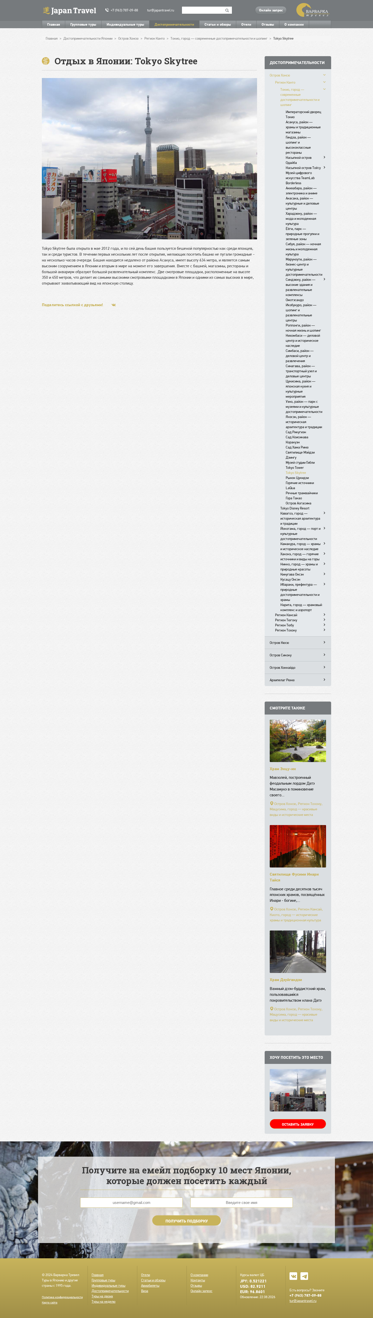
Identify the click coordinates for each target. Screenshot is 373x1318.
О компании (294, 24)
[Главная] (71, 10)
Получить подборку (186, 1220)
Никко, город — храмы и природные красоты (299, 566)
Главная (53, 24)
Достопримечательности (174, 24)
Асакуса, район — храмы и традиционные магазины (303, 127)
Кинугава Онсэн (292, 574)
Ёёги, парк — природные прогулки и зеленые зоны (302, 234)
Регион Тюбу (284, 625)
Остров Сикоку (281, 655)
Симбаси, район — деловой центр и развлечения (300, 356)
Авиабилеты (150, 1285)
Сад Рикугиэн (296, 432)
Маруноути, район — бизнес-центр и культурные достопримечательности (304, 266)
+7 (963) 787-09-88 (124, 10)
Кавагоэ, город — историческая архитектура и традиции (300, 518)
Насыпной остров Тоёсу (303, 168)
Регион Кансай (286, 615)
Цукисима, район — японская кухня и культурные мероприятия (300, 388)
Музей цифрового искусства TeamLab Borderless (300, 178)
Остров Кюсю (279, 643)
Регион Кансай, (310, 909)
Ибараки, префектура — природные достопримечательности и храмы (299, 592)
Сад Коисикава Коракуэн (297, 439)
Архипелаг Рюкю (282, 680)
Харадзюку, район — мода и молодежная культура (301, 218)
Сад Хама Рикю (297, 447)
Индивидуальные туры (125, 24)
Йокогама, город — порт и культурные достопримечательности (300, 533)
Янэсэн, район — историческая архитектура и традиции (304, 422)
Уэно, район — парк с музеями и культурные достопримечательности (304, 406)
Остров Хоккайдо (282, 667)
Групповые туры (83, 24)
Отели (246, 24)
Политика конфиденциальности (62, 1297)
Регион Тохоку (286, 630)
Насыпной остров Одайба (299, 160)
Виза (144, 1291)
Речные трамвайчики (302, 493)
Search (227, 10)
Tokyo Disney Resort (294, 508)
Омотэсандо (295, 300)
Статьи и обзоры (218, 24)
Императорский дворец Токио (303, 114)
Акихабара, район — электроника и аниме (301, 190)
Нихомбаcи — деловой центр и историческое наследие (303, 340)
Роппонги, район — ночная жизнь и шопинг (303, 327)
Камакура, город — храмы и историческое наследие (300, 546)
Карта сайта (49, 1302)
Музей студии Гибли (300, 462)
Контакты (198, 1280)
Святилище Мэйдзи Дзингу (300, 454)
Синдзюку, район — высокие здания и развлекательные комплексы (300, 287)
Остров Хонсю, (285, 803)
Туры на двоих (102, 1296)
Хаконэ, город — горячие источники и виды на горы (299, 556)
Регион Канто (285, 82)
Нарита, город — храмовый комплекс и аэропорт (301, 607)
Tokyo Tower (295, 468)
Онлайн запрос (271, 10)
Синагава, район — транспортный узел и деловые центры (301, 371)
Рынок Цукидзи (297, 478)
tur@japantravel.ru (160, 10)
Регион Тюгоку (286, 620)
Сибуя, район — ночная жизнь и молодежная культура (303, 249)
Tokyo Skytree (296, 473)
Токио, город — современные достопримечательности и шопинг (299, 97)
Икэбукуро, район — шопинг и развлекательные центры (301, 312)
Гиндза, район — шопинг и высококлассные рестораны (298, 144)
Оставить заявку (298, 1124)
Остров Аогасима (298, 503)
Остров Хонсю (280, 75)
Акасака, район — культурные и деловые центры (302, 203)
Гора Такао (294, 498)
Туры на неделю (103, 1301)
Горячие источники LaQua (300, 485)
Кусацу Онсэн (290, 579)
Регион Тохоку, (310, 803)
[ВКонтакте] (113, 305)
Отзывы (268, 24)
